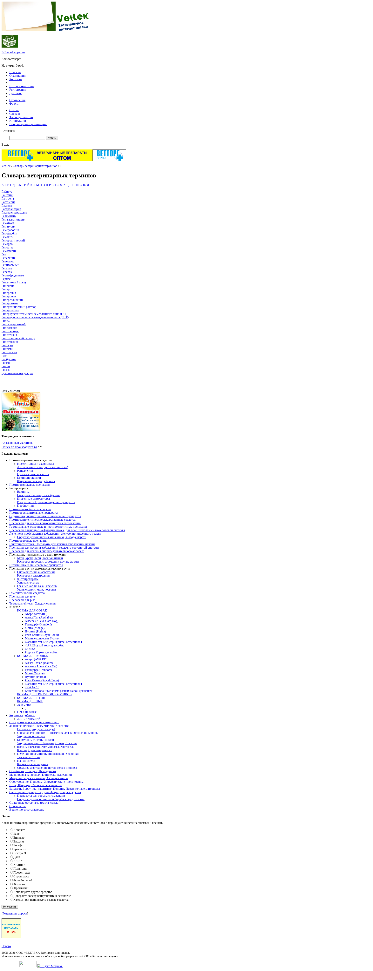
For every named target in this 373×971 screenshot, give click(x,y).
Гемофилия (9, 251)
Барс (16, 833)
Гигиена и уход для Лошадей (36, 729)
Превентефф (21, 872)
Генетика (8, 261)
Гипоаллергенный (14, 324)
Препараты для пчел (22, 596)
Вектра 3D (20, 853)
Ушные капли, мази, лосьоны (36, 589)
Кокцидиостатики (29, 477)
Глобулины (9, 359)
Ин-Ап (18, 860)
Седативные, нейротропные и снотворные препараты (45, 516)
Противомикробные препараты (30, 509)
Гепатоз (7, 272)
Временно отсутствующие (26, 809)
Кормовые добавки (22, 715)
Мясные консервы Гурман (42, 638)
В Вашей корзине (13, 52)
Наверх (6, 946)
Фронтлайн (21, 888)
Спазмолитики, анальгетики (36, 572)
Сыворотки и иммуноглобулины (38, 495)
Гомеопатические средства (27, 593)
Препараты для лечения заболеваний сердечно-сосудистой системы (54, 547)
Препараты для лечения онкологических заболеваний (45, 523)
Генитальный (10, 265)
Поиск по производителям (19, 447)
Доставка (15, 93)
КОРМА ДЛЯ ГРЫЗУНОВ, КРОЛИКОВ (44, 694)
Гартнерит (8, 202)
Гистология (9, 352)
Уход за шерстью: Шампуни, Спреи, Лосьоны (47, 743)
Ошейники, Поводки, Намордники (32, 771)
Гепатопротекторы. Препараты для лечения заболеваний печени (52, 544)
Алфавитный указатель (17, 442)
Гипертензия (10, 303)
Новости (15, 72)
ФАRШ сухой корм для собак (44, 645)
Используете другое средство (32, 892)
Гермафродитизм (13, 275)
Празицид (20, 868)
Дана (16, 857)
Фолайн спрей (22, 880)
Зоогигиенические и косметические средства (39, 725)
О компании (17, 75)
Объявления (17, 100)
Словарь (14, 113)
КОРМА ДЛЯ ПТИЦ (31, 697)
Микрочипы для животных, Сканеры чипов (38, 778)
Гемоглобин (9, 233)
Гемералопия (10, 230)
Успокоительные (28, 582)
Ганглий (7, 195)
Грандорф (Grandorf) (38, 624)
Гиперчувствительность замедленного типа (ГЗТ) (34, 313)
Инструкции (17, 120)
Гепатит (7, 268)
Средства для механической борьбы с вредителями (51, 799)
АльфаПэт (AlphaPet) (39, 617)
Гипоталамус (10, 331)
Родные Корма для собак (41, 652)
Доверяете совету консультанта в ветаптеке (42, 895)
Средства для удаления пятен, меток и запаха (47, 767)
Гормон (6, 362)
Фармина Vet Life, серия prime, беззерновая (53, 642)
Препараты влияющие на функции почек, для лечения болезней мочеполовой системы (67, 530)
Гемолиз (7, 237)
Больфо (18, 845)
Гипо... (6, 320)
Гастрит (7, 205)
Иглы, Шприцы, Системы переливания (35, 785)
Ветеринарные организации (28, 124)
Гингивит (8, 285)
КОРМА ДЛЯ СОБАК (32, 610)
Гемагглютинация (13, 219)
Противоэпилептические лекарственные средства (42, 519)
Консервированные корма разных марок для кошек (58, 690)
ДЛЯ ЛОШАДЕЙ (29, 718)
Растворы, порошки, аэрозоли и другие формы (48, 561)
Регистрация (17, 89)
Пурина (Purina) (35, 631)
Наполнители (26, 760)
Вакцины (23, 491)
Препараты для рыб (22, 600)
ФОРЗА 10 (32, 649)
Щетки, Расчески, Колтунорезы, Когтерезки (46, 746)
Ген (4, 254)
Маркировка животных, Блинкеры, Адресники (40, 774)
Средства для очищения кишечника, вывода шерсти (51, 537)
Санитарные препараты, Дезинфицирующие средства (45, 792)
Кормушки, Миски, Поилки (35, 739)
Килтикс (19, 864)
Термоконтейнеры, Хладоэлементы (32, 603)
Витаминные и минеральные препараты (36, 565)
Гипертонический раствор (19, 306)
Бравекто (19, 849)
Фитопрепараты (27, 579)
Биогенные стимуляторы (33, 498)
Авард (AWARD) (36, 614)
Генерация (8, 258)
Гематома (8, 223)
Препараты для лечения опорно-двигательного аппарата (46, 551)
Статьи (14, 110)
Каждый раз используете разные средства (41, 899)
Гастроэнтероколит (14, 212)
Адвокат (19, 829)
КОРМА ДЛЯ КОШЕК (32, 655)
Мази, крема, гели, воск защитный (40, 558)
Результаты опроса (15, 913)
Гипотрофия (10, 341)
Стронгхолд (21, 876)
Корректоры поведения (32, 764)
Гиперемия (9, 292)
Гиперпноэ (9, 296)
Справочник (17, 806)
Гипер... (7, 289)
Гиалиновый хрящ (14, 282)
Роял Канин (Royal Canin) (42, 635)
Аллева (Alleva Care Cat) (41, 666)
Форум (13, 103)
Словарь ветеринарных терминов (35, 166)
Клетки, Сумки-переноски (34, 750)
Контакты (15, 79)
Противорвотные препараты (28, 540)
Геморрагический (13, 240)
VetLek (6, 166)
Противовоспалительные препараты (33, 512)
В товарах (8, 130)
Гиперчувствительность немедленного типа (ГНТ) (35, 317)
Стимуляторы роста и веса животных (34, 722)
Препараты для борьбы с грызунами (41, 795)
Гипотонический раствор (18, 338)
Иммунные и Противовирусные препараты (46, 502)
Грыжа (6, 369)
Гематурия (8, 226)
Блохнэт (18, 841)
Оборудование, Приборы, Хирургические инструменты (46, 781)
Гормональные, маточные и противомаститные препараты (48, 526)
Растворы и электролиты (33, 575)
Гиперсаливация (12, 299)
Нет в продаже (27, 711)
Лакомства (24, 704)
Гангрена (8, 198)
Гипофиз (7, 345)
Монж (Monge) (34, 628)
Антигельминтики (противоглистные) (42, 467)
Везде (5, 144)
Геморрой (8, 244)
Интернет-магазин (21, 86)
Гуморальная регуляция (17, 373)
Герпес (6, 279)
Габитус (7, 191)
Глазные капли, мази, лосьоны (37, 586)
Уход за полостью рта (31, 736)
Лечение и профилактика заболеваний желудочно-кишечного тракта (55, 533)
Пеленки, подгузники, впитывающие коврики (48, 753)
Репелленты (25, 470)
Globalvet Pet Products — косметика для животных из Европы (57, 732)
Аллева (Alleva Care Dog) (41, 621)
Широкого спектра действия (36, 481)
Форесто (19, 884)
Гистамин (8, 348)
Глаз (4, 355)
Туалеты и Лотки (28, 757)
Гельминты (9, 216)
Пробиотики (25, 505)
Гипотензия (9, 334)
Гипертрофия (10, 310)
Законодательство (21, 117)
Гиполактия (9, 327)
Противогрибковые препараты (29, 484)
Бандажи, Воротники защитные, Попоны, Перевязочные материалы (54, 788)
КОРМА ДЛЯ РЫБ (30, 701)
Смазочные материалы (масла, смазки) (34, 802)
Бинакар (18, 837)
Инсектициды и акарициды (35, 463)
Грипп (6, 366)
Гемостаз (7, 247)
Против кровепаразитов (33, 474)
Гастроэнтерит (11, 209)
